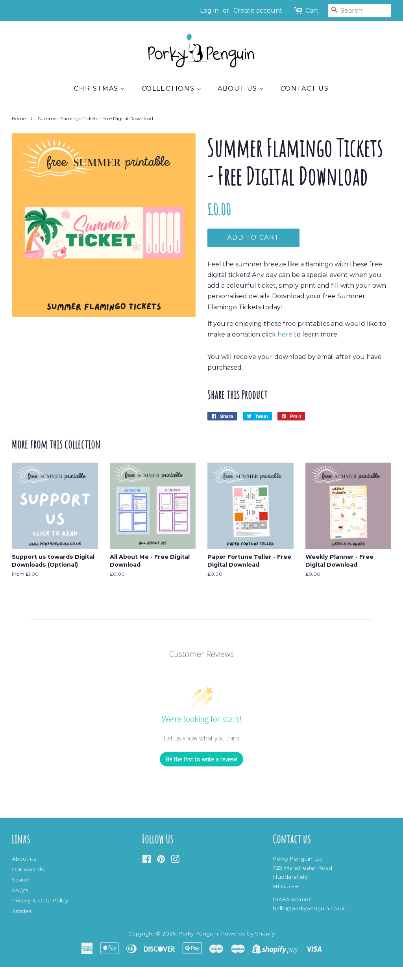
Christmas (97, 88)
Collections (169, 88)
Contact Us (305, 88)
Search (21, 879)
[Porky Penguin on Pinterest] (161, 860)
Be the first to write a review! (201, 759)
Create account (258, 10)
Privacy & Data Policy (40, 900)
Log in (209, 10)
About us (238, 88)
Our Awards (28, 869)
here (284, 334)
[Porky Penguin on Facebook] (146, 860)
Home (19, 118)
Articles (21, 911)
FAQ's (20, 890)
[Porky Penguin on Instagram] (175, 860)
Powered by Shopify (248, 933)
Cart (312, 10)
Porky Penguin (198, 933)
